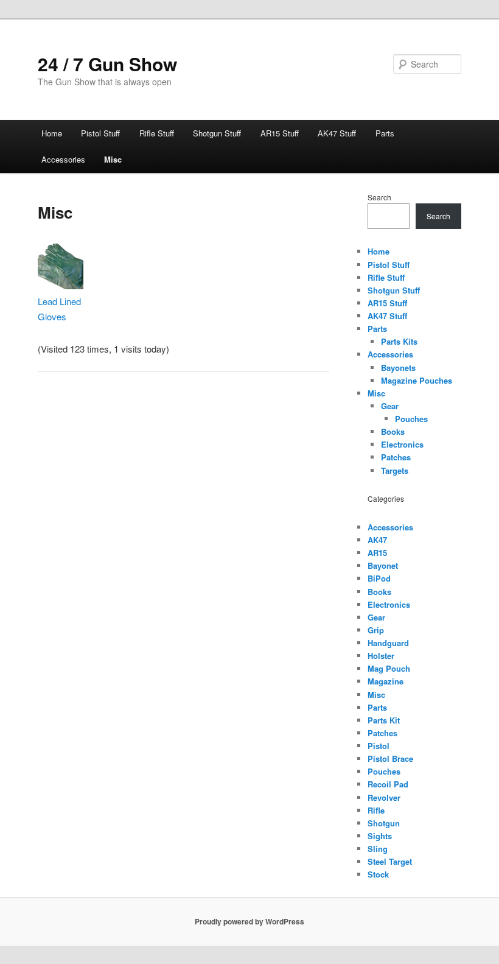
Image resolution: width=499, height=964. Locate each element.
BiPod (379, 578)
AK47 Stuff (337, 133)
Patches (396, 457)
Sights (380, 836)
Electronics (402, 444)
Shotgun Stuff (217, 133)
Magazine (385, 681)
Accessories (63, 159)
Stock (378, 874)
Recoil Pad (388, 784)
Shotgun (384, 823)
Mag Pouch (389, 668)
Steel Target (390, 861)
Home (51, 133)
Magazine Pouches (416, 380)
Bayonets (398, 367)
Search (379, 197)
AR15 (377, 552)
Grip (376, 630)
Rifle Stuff (156, 133)
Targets (394, 470)
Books (393, 431)
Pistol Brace (390, 758)
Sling (378, 848)
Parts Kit (384, 720)
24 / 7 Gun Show (107, 64)
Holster (381, 655)
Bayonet (383, 565)
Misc (113, 159)
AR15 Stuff (279, 133)
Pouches (411, 418)
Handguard (388, 643)
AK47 (377, 540)
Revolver (384, 797)
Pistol (378, 745)
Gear (390, 406)
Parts (384, 133)
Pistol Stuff (100, 133)
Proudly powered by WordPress (249, 921)
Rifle (376, 810)
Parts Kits (399, 341)
